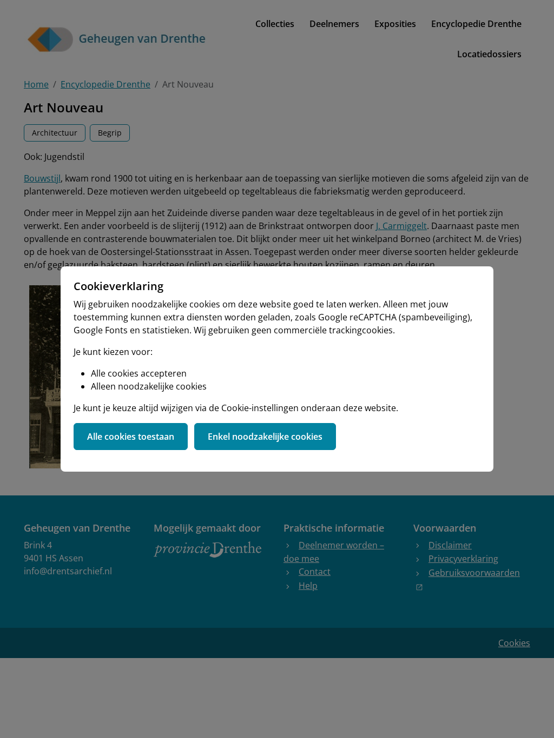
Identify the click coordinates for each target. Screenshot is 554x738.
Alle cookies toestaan (130, 436)
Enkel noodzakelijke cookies (265, 436)
